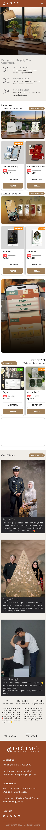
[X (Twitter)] (11, 816)
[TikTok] (8, 816)
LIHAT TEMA (13, 179)
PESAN (13, 186)
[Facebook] (19, 816)
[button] (4, 316)
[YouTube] (15, 816)
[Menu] (42, 3)
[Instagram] (4, 816)
